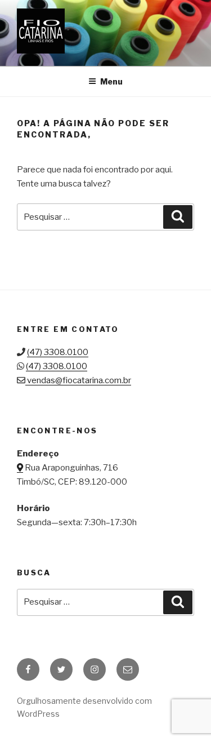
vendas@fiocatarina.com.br (79, 380)
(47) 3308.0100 (57, 352)
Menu (111, 81)
